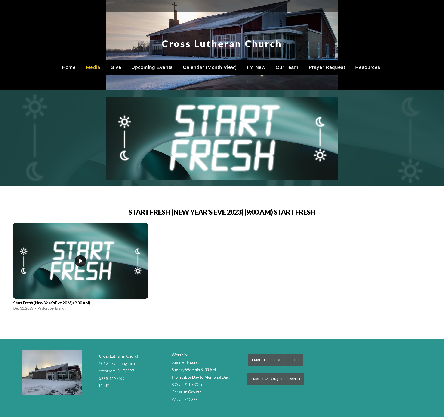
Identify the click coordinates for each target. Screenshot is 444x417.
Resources (368, 67)
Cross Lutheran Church (222, 43)
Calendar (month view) (210, 67)
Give (116, 67)
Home (69, 67)
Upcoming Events (152, 67)
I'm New (256, 67)
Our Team (287, 67)
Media (93, 67)
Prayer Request (327, 67)
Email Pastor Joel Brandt (276, 378)
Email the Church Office (276, 359)
